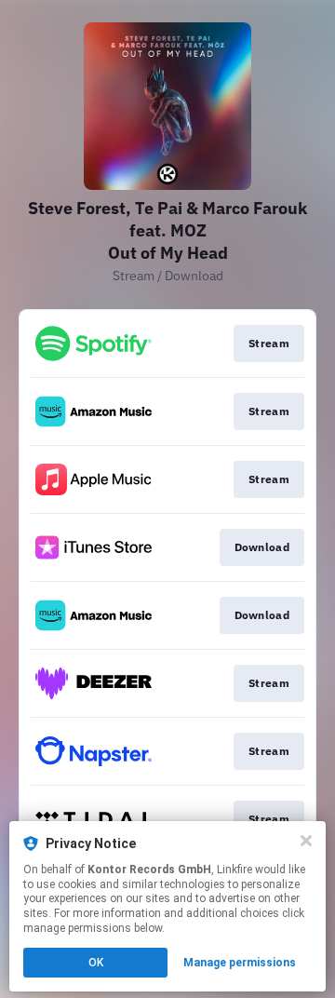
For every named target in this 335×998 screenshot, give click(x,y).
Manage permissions (239, 962)
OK (95, 962)
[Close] (306, 841)
